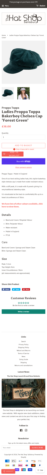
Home (4, 35)
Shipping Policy (23, 347)
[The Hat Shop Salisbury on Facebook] (21, 431)
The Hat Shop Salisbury (26, 455)
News (23, 356)
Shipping (23, 362)
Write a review (23, 311)
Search (23, 341)
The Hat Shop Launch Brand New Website (23, 376)
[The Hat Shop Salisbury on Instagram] (26, 431)
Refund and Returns (23, 350)
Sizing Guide (23, 359)
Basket (42, 6)
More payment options (23, 167)
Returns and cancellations (24, 365)
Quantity (5, 133)
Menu (6, 6)
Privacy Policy (23, 344)
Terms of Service (23, 353)
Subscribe (37, 447)
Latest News (23, 372)
